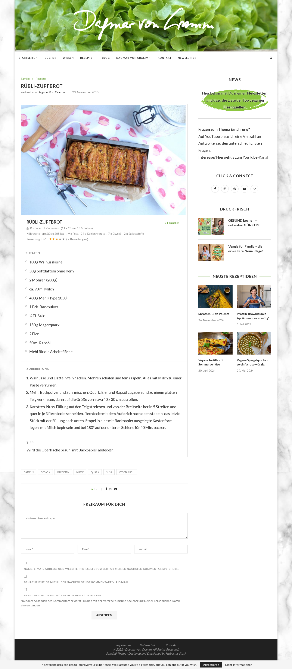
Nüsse (80, 472)
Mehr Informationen (238, 664)
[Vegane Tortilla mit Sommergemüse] (215, 343)
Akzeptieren (211, 664)
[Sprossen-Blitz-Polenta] (215, 296)
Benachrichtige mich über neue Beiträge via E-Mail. (65, 595)
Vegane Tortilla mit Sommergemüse (210, 362)
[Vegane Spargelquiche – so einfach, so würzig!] (254, 343)
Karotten (63, 472)
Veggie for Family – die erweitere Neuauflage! (245, 248)
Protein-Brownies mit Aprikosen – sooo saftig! (253, 316)
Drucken (174, 222)
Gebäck (45, 472)
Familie (25, 78)
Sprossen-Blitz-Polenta (213, 314)
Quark (95, 472)
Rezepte (86, 57)
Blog (106, 57)
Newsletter (187, 57)
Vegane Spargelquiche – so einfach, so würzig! (252, 362)
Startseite (27, 57)
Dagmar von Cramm (132, 57)
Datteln (29, 472)
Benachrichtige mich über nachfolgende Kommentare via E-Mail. (76, 582)
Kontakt (164, 57)
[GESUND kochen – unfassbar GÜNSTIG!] (211, 226)
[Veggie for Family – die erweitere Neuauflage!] (211, 252)
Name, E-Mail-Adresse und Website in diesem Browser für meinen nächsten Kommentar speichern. (101, 568)
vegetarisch (126, 472)
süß (109, 472)
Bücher (50, 57)
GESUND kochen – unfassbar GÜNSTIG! (244, 222)
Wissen (68, 57)
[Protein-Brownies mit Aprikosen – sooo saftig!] (254, 296)
